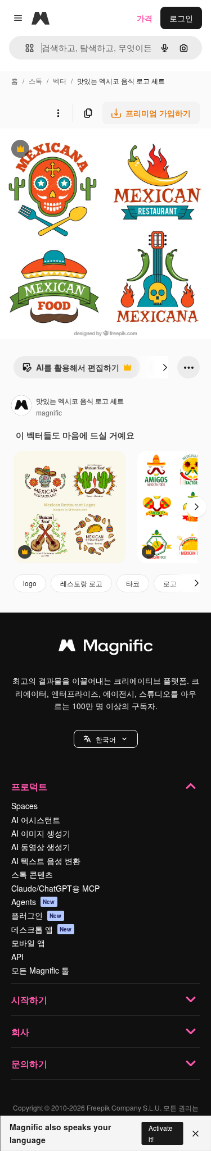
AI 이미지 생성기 (40, 833)
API (17, 956)
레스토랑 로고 (81, 583)
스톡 (35, 80)
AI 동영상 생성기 (40, 846)
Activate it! (161, 1133)
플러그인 (36, 915)
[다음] (165, 367)
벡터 (59, 80)
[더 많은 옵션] (58, 113)
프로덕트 (29, 786)
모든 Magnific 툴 (40, 970)
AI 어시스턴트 (35, 819)
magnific (49, 412)
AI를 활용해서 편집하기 (70, 370)
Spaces (24, 805)
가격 (144, 18)
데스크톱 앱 (41, 929)
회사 (20, 1031)
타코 (133, 583)
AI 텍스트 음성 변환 (45, 860)
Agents (33, 901)
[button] (106, 739)
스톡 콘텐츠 (32, 874)
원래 (64, 150)
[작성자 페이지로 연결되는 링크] (21, 406)
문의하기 (29, 1063)
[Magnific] (106, 648)
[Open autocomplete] (25, 48)
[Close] (195, 1133)
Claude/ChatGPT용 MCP (55, 888)
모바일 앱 (28, 942)
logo (30, 583)
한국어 (106, 739)
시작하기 (29, 999)
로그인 (181, 18)
